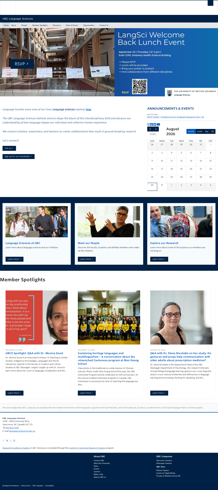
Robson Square (162, 470)
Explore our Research (164, 243)
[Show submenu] (18, 25)
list (212, 131)
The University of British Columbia (8, 7)
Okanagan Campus (164, 463)
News (96, 466)
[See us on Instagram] (14, 440)
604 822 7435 (12, 428)
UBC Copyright (37, 486)
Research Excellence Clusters (16, 448)
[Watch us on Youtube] (11, 440)
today (153, 134)
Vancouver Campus (164, 460)
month (191, 131)
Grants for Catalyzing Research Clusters (87, 448)
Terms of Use (25, 486)
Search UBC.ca (100, 477)
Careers (97, 472)
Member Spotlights (39, 25)
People (24, 25)
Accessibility (49, 486)
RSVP (20, 63)
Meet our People (89, 243)
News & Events (72, 25)
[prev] (150, 129)
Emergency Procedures (11, 486)
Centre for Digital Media (165, 473)
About (13, 25)
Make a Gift (98, 474)
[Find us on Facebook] (4, 440)
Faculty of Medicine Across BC (168, 476)
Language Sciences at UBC (23, 243)
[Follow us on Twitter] (7, 440)
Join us (8, 148)
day (207, 131)
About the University (102, 463)
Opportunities (88, 25)
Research (57, 25)
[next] (156, 129)
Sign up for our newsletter (17, 156)
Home (6, 25)
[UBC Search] (210, 4)
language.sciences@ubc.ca (22, 431)
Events (96, 469)
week (199, 131)
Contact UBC (99, 460)
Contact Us (104, 25)
